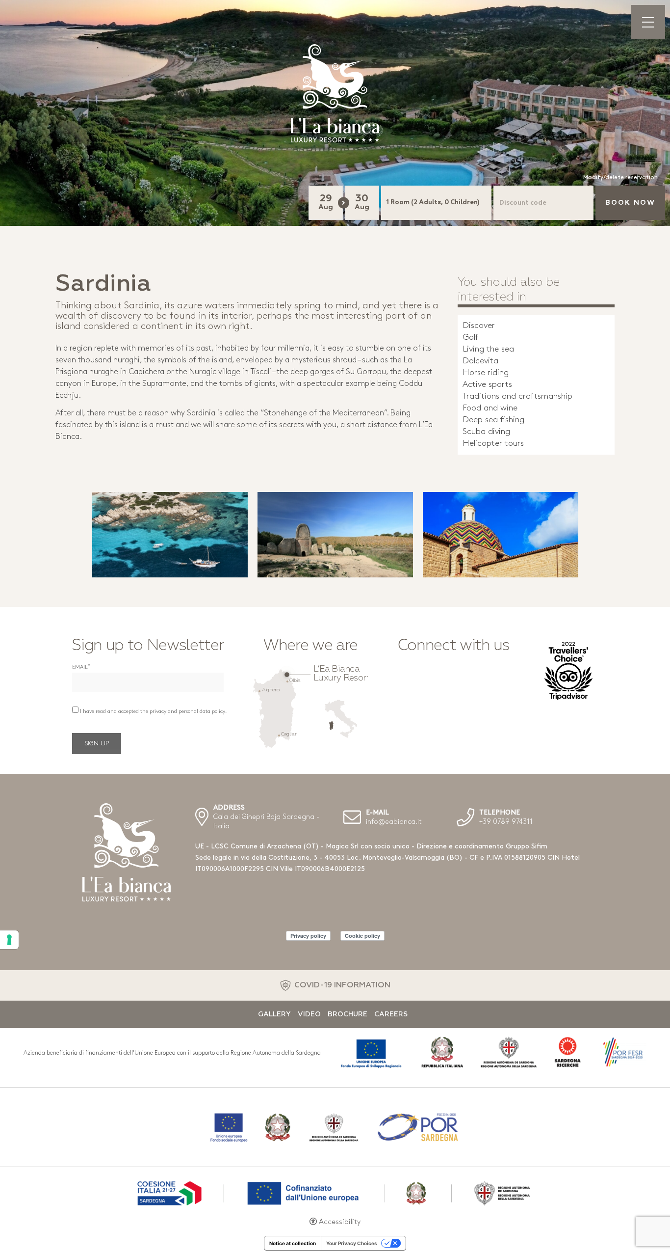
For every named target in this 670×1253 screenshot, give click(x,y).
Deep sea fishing (493, 420)
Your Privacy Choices (351, 1243)
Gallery (274, 1014)
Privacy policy (308, 935)
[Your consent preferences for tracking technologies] (9, 939)
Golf (470, 337)
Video (309, 1014)
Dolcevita (480, 361)
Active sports (487, 385)
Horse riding (486, 373)
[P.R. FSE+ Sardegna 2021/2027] (335, 1192)
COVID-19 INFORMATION (342, 985)
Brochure (347, 1014)
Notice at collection (292, 1243)
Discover (479, 326)
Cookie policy (362, 935)
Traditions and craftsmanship (517, 396)
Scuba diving (486, 432)
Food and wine (490, 408)
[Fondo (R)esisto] (335, 1127)
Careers (391, 1014)
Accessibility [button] (340, 1222)
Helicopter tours (493, 443)
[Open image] (170, 534)
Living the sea (488, 349)
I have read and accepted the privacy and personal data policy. (153, 711)
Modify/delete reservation (620, 178)
